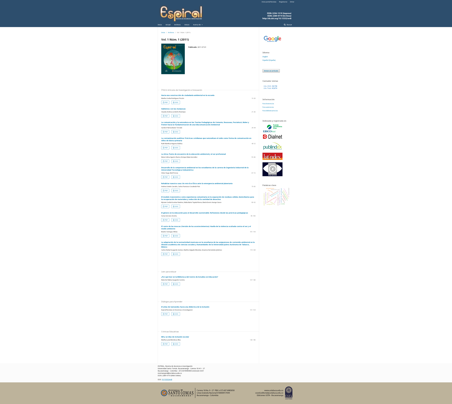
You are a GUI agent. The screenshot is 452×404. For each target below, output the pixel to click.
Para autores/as (268, 107)
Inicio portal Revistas (269, 2)
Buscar (289, 25)
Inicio (160, 25)
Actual (168, 25)
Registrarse (283, 2)
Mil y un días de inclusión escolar (175, 337)
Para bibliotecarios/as (270, 111)
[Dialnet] (272, 139)
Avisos (186, 25)
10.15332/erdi (167, 379)
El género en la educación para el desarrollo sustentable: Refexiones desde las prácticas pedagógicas (204, 213)
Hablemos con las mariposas (173, 109)
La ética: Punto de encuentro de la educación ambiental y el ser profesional (193, 154)
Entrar (292, 2)
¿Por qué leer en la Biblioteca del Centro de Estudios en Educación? (189, 277)
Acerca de (197, 25)
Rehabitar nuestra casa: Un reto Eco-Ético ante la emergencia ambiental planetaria (196, 183)
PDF (166, 102)
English (265, 56)
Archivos (177, 25)
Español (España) (269, 60)
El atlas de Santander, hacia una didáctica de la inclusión (185, 307)
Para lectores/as (268, 103)
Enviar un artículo (271, 71)
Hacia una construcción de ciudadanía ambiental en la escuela (187, 95)
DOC (176, 102)
